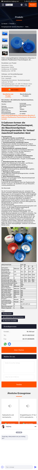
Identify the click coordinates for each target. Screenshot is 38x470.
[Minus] (35, 426)
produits (12, 23)
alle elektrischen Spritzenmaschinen (13, 317)
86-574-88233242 (31, 1)
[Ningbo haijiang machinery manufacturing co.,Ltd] (9, 5)
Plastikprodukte (7, 313)
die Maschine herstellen (10, 320)
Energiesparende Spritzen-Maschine (12, 26)
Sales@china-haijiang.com (11, 1)
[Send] (35, 467)
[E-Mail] (9, 344)
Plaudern (32, 5)
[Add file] (2, 467)
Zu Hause (4, 23)
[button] (5, 55)
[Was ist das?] (5, 344)
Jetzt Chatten (19, 350)
